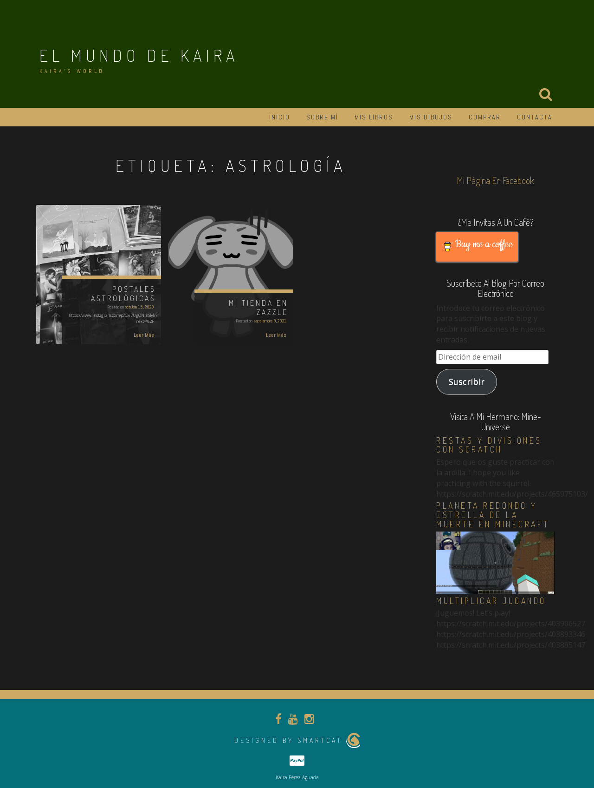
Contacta (534, 117)
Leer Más (144, 335)
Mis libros (374, 117)
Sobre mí (322, 117)
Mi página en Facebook (495, 180)
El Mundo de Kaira (139, 55)
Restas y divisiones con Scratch (489, 445)
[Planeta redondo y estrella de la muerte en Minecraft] (495, 562)
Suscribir (466, 381)
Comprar (485, 117)
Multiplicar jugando (491, 601)
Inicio (279, 117)
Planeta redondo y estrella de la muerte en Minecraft (493, 514)
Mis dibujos (430, 117)
